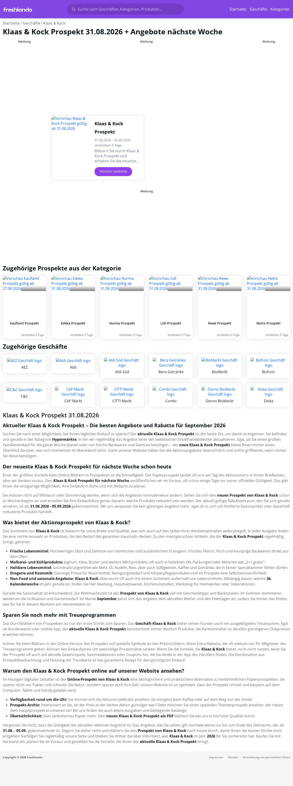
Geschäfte (258, 9)
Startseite (238, 9)
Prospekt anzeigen (113, 172)
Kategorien (280, 9)
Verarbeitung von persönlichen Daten (266, 757)
